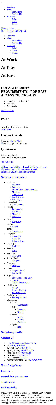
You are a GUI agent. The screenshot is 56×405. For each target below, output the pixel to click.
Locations (11, 7)
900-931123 (26, 353)
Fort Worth (16, 273)
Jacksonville (17, 209)
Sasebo (20, 319)
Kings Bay (16, 221)
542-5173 (23, 358)
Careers (15, 24)
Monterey (16, 192)
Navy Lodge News (11, 365)
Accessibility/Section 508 (14, 376)
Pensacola (16, 216)
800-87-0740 (25, 348)
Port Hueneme (18, 197)
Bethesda (16, 238)
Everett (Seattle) (19, 290)
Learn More (16, 141)
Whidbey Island (19, 292)
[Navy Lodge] (7, 28)
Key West (16, 212)
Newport (16, 261)
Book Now (6, 141)
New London (18, 204)
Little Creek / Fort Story (22, 278)
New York (16, 256)
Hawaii (15, 226)
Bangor (15, 287)
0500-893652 (24, 355)
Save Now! (6, 129)
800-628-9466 (21, 31)
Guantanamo (22, 305)
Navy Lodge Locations (13, 177)
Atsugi (20, 317)
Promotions (17, 12)
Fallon (14, 251)
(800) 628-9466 (18, 345)
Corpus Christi (18, 270)
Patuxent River (18, 241)
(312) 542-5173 (35, 360)
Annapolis (16, 236)
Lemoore (16, 187)
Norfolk (15, 280)
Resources (11, 17)
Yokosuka (21, 322)
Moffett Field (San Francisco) (24, 189)
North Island (17, 194)
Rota (19, 327)
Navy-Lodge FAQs (11, 332)
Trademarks (8, 382)
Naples (20, 312)
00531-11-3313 (27, 350)
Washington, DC (19, 297)
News (14, 21)
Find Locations (7, 31)
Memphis (16, 265)
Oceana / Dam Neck (20, 283)
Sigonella (21, 310)
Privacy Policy (9, 387)
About (9, 9)
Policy (14, 19)
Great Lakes (17, 231)
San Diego (16, 199)
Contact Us (17, 14)
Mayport (15, 214)
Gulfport (15, 246)
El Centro (16, 185)
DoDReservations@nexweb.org (21, 343)
